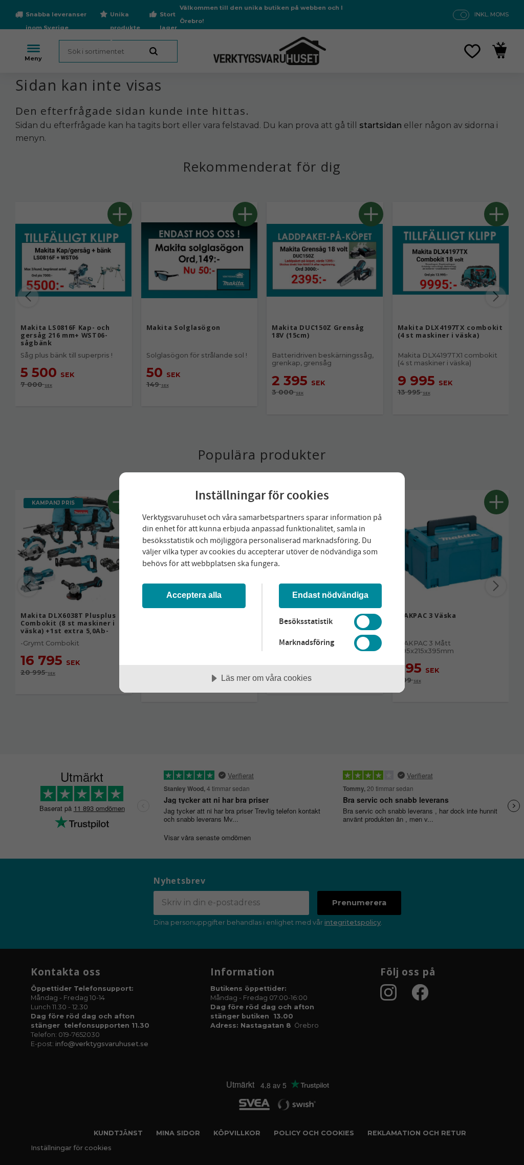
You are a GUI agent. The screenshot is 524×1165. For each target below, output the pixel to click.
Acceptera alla (194, 594)
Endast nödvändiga (330, 594)
